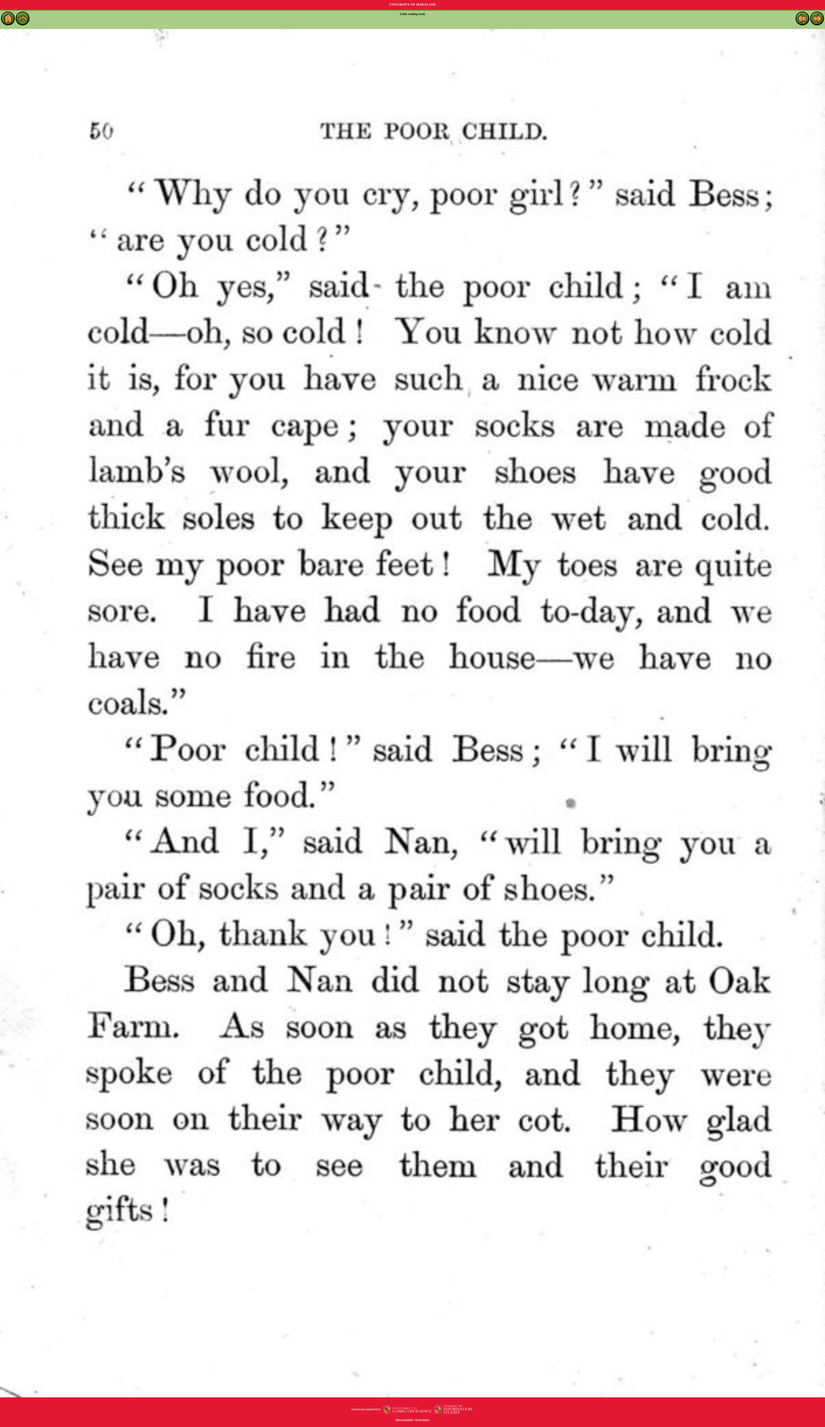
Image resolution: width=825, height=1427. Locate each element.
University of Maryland (412, 4)
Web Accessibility (404, 1420)
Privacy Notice (422, 1420)
